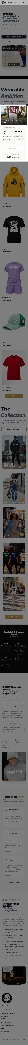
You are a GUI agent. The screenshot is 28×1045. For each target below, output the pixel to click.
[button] (25, 2)
